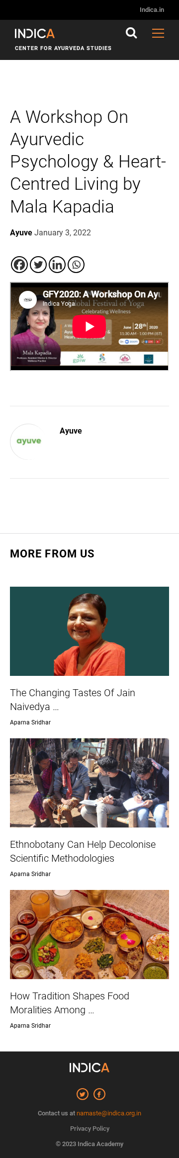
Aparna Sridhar (30, 722)
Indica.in (152, 9)
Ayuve (71, 431)
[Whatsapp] (76, 264)
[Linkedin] (57, 264)
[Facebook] (19, 264)
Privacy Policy (89, 1128)
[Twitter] (38, 264)
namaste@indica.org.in (109, 1113)
